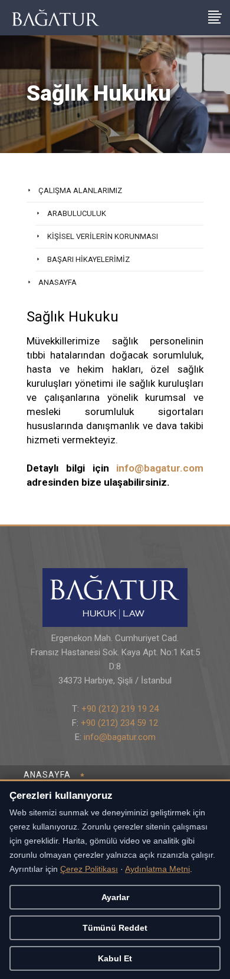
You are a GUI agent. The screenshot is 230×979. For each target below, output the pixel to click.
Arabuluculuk (76, 213)
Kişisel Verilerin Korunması (102, 236)
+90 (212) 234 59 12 (119, 723)
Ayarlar (115, 897)
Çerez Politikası (89, 869)
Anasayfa (57, 282)
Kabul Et (115, 958)
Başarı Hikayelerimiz (88, 259)
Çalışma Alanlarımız (80, 190)
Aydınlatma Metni (157, 869)
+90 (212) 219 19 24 (120, 708)
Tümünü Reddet (115, 927)
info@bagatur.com (159, 468)
